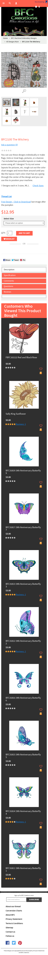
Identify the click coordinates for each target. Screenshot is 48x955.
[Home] (24, 16)
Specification (10, 275)
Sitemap (9, 927)
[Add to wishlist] (40, 368)
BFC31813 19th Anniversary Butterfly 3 (23, 585)
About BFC (10, 915)
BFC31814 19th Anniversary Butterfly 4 (23, 812)
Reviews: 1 (21, 424)
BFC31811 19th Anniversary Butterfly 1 (23, 869)
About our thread (13, 906)
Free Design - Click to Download (16, 201)
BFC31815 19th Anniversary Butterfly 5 (23, 756)
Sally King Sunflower (16, 414)
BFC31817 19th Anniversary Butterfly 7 (23, 528)
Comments (9, 280)
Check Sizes (38, 185)
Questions (8, 286)
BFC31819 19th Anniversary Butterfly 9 (23, 472)
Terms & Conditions (14, 923)
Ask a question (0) (9, 144)
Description (9, 269)
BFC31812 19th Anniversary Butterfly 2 (23, 642)
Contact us (10, 932)
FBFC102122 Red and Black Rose (21, 357)
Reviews (7, 291)
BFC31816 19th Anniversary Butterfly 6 (23, 699)
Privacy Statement (14, 919)
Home (5, 38)
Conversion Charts (14, 910)
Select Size (9, 219)
